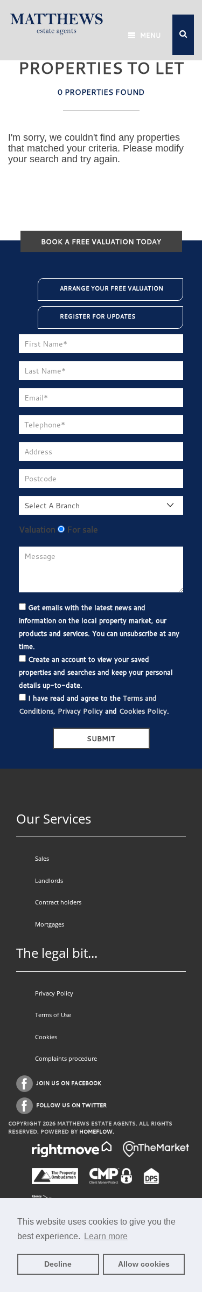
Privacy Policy (80, 711)
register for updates (97, 316)
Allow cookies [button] (144, 1264)
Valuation (37, 529)
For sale (81, 529)
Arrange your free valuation (111, 288)
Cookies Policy (143, 711)
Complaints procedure (66, 1058)
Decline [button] (58, 1264)
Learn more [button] (106, 1236)
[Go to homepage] (56, 22)
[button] (183, 35)
